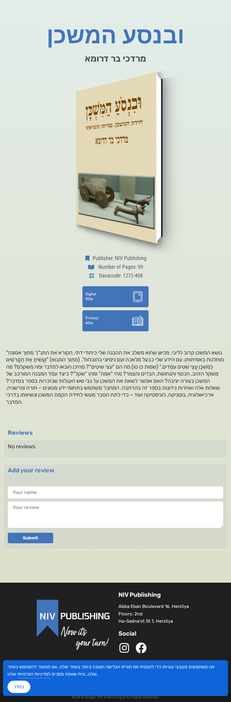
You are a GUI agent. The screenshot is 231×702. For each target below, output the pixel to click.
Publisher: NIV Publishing (119, 258)
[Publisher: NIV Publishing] (89, 258)
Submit (30, 538)
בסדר (19, 686)
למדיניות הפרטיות (34, 674)
